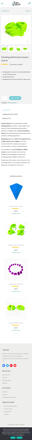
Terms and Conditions (10, 406)
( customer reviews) (16, 64)
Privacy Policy (8, 409)
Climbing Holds (12, 103)
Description (6, 110)
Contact (4, 395)
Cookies (6, 414)
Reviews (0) (6, 118)
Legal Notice (7, 412)
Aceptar (13, 437)
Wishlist (4, 383)
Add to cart (15, 98)
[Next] (28, 30)
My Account (6, 375)
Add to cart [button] (16, 214)
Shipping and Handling (9, 397)
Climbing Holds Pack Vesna (16, 284)
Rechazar (19, 437)
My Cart (4, 377)
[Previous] (4, 30)
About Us (5, 392)
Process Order (6, 380)
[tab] (16, 110)
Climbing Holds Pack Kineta (16, 323)
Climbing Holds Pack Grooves (16, 245)
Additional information (10, 114)
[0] (29, 3)
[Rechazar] (30, 433)
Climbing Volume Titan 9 (16, 206)
